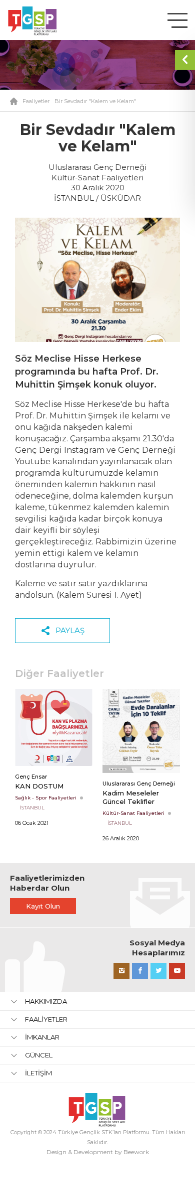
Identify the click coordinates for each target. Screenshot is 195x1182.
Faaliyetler (36, 101)
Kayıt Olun (43, 906)
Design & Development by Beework (97, 1152)
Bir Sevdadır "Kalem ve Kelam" (95, 101)
